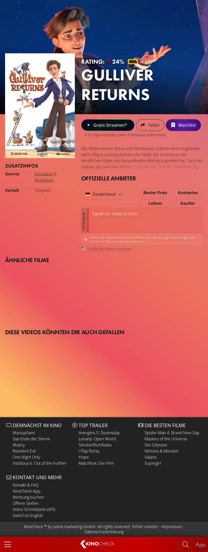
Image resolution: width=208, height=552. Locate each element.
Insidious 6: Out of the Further (39, 463)
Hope (84, 457)
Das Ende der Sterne (31, 438)
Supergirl (153, 463)
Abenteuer (44, 180)
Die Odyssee (156, 444)
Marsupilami (24, 432)
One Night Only (26, 457)
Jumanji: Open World (97, 438)
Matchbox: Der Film (96, 463)
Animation (43, 174)
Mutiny (19, 444)
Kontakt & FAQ (26, 485)
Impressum (172, 526)
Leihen (155, 203)
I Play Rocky (89, 451)
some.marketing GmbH (74, 526)
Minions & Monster (162, 451)
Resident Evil (24, 451)
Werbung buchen (28, 497)
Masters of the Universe (166, 438)
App (200, 544)
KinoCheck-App (27, 491)
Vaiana (150, 457)
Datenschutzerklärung (104, 531)
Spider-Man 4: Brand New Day (172, 432)
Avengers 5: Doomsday (99, 432)
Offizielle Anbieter (108, 178)
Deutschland (104, 194)
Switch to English (28, 515)
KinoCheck (33, 526)
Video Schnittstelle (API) (34, 509)
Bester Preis (155, 192)
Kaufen (187, 203)
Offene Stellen (26, 503)
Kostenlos (188, 192)
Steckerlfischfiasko (95, 444)
